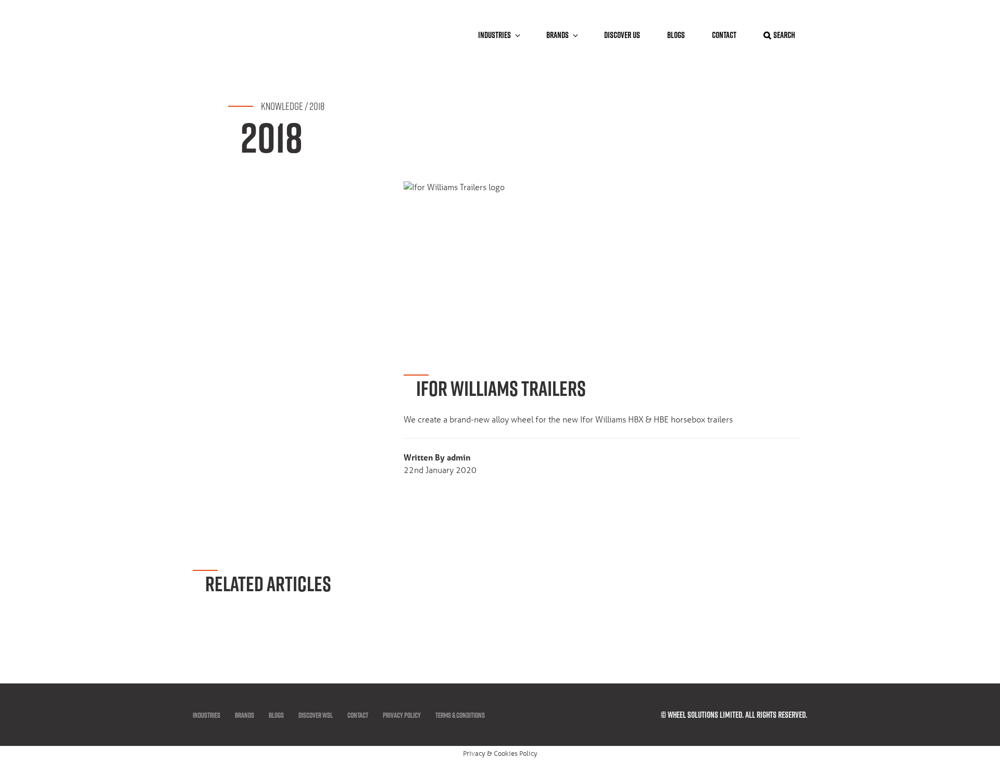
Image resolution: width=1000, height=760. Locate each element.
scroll (969, 642)
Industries (494, 35)
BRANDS (557, 35)
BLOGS (676, 35)
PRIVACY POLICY (402, 715)
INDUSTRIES (206, 715)
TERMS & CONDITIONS (460, 715)
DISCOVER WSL (315, 715)
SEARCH (784, 35)
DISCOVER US (622, 35)
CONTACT (724, 35)
